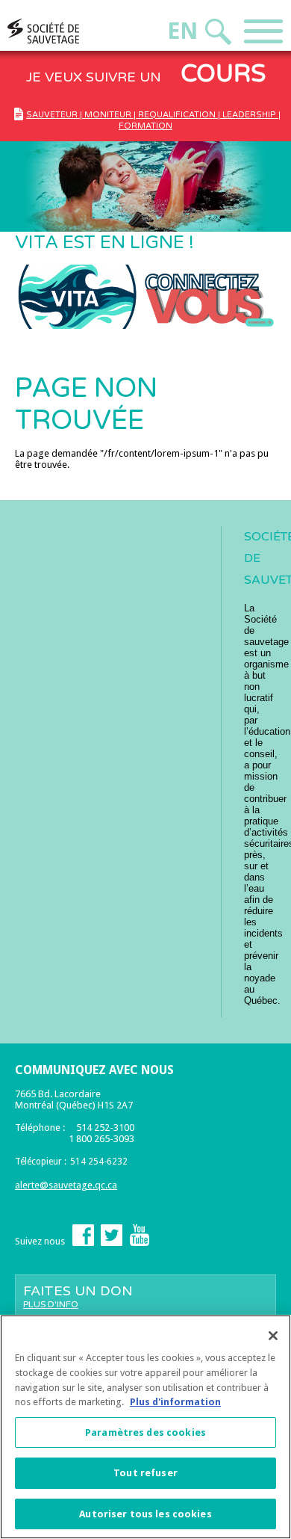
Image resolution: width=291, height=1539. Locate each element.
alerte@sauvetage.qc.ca (66, 1185)
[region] (145, 1427)
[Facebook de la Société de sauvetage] (83, 1242)
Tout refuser (145, 1472)
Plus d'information (175, 1401)
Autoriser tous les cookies (145, 1514)
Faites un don (78, 1296)
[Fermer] (273, 1335)
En (182, 31)
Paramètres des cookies (145, 1432)
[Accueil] (71, 31)
